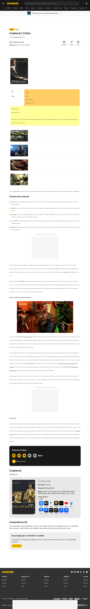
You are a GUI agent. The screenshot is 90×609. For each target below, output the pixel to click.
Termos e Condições (8, 598)
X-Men (21, 8)
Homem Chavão (16, 191)
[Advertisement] (45, 50)
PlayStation (82, 8)
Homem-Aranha (57, 8)
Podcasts (15, 8)
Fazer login (16, 546)
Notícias (4, 580)
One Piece (48, 8)
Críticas (4, 583)
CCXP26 (8, 8)
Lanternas (40, 8)
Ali (26, 281)
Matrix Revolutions (12, 370)
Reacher (33, 8)
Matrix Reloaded (74, 367)
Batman (66, 8)
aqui (25, 265)
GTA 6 (27, 8)
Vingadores (73, 8)
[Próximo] (86, 8)
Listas (3, 586)
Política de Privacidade (21, 598)
